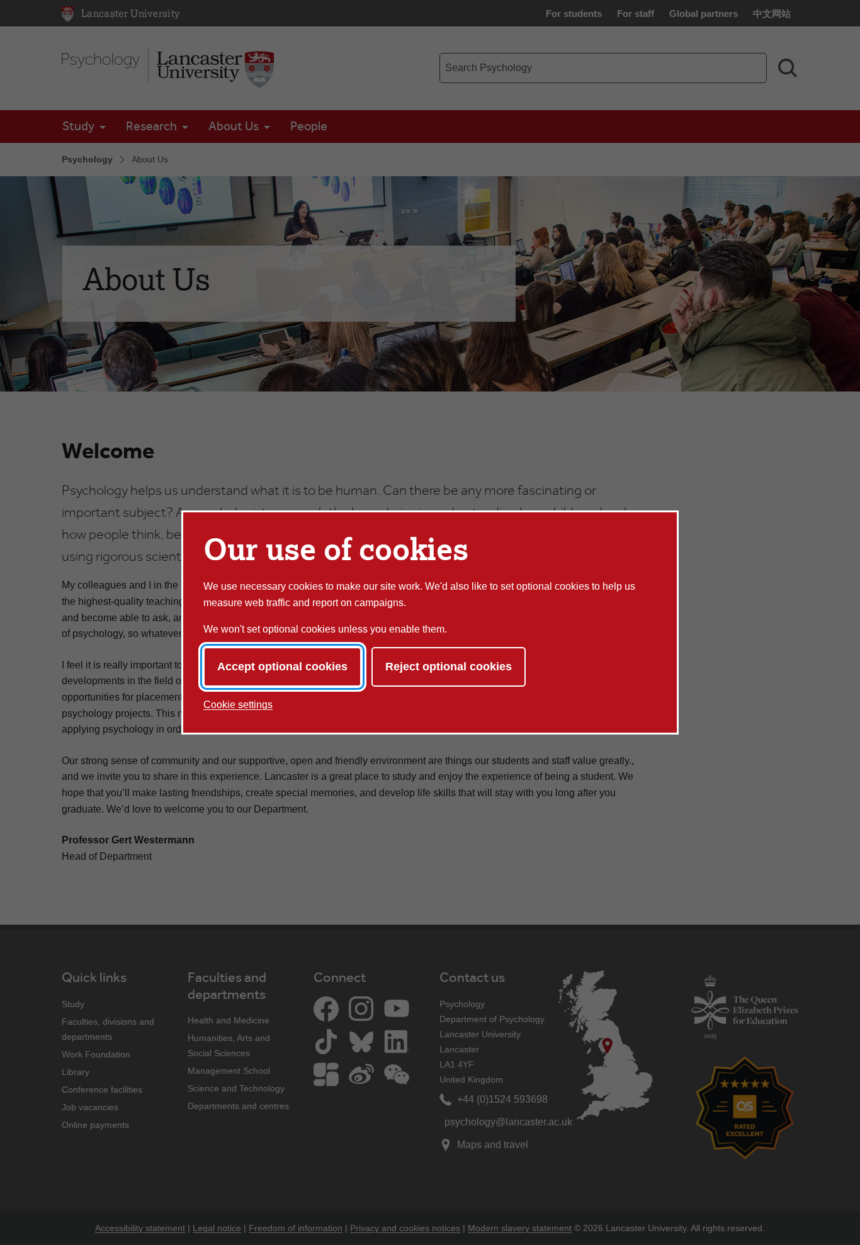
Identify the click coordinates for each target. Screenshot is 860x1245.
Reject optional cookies (448, 666)
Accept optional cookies (282, 666)
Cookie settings (238, 704)
